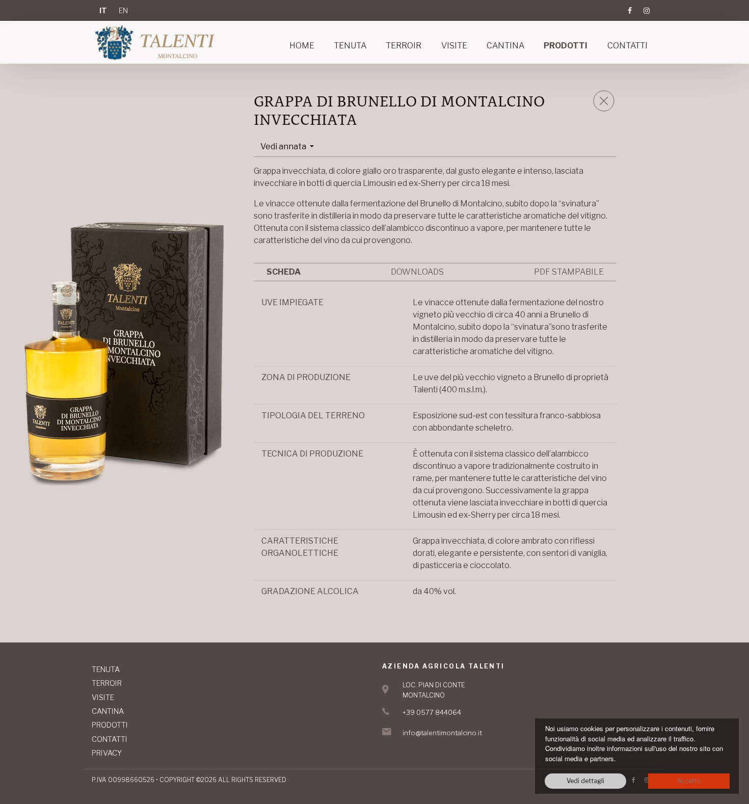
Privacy (107, 753)
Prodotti (565, 45)
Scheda (283, 272)
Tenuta (350, 45)
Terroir (403, 45)
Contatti (627, 45)
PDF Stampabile (569, 272)
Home (301, 45)
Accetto (689, 781)
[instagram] (644, 10)
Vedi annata (284, 146)
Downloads (417, 272)
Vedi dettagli (585, 781)
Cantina (505, 45)
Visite (454, 45)
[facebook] (630, 10)
